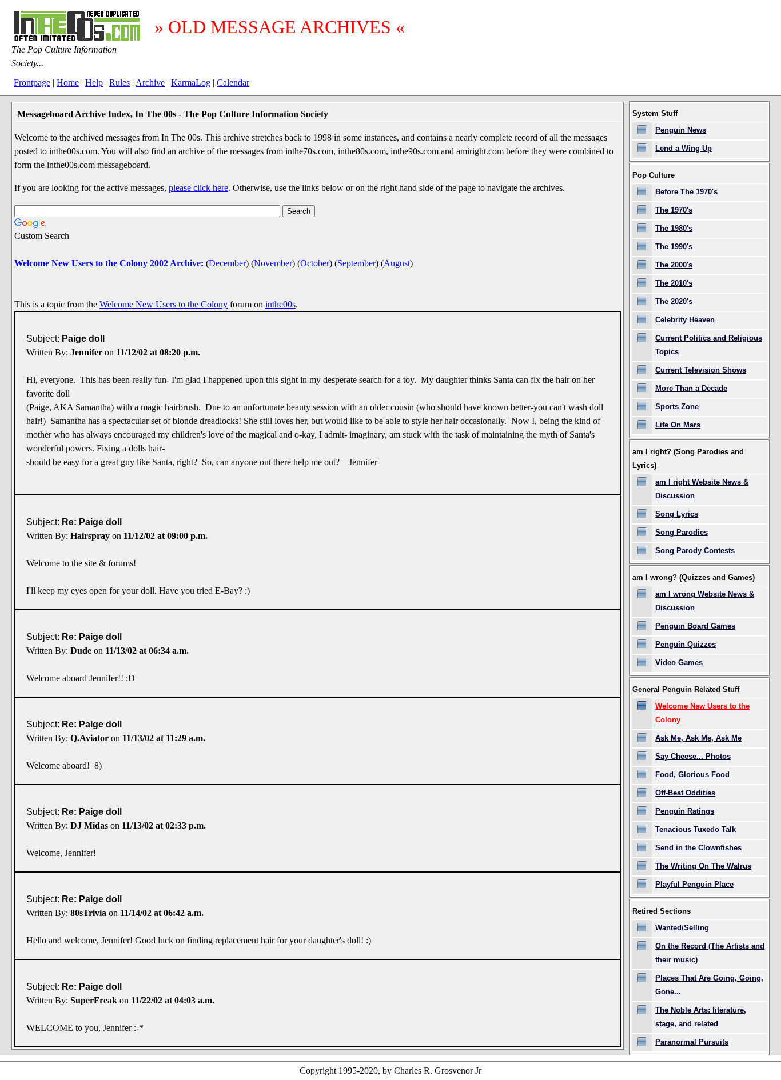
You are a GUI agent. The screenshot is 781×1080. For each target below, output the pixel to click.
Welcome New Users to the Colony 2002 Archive (107, 263)
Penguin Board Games (695, 626)
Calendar (233, 82)
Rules (119, 82)
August (397, 263)
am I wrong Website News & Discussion (704, 601)
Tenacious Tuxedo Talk (695, 829)
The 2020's (673, 301)
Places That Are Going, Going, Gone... (709, 985)
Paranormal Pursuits (691, 1042)
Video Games (679, 662)
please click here (198, 188)
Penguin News (680, 130)
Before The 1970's (686, 191)
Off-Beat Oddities (685, 793)
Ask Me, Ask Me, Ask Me (698, 738)
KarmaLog (190, 82)
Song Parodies (681, 532)
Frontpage (32, 82)
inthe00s (280, 304)
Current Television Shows (700, 370)
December (227, 263)
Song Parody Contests (695, 550)
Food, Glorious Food (692, 774)
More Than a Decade (691, 388)
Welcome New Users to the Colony (163, 304)
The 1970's (673, 210)
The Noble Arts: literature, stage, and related (700, 1017)
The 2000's (673, 265)
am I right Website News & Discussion (701, 489)
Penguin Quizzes (685, 644)
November (273, 263)
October (314, 263)
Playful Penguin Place (694, 884)
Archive (150, 82)
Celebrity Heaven (685, 319)
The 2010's (673, 283)
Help (94, 82)
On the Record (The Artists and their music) (709, 953)
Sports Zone (677, 406)
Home (68, 82)
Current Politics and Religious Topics (708, 345)
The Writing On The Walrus (703, 866)
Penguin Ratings (684, 811)
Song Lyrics (676, 514)
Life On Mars (677, 425)
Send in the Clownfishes (698, 847)
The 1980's (673, 228)
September (356, 263)
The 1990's (673, 246)
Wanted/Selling (682, 927)
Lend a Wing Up (683, 148)
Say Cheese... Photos (693, 756)
